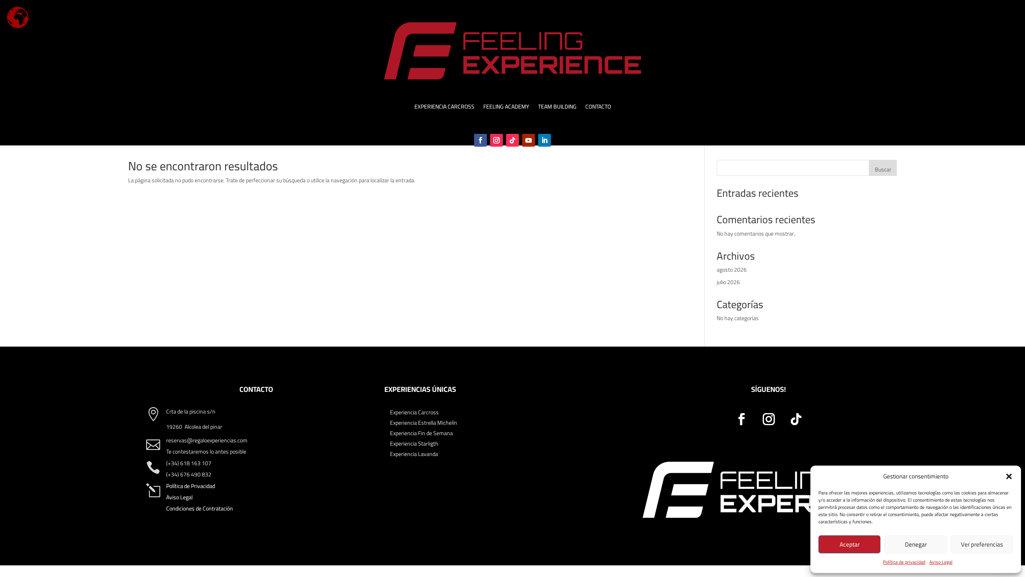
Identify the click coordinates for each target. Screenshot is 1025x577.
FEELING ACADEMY (506, 108)
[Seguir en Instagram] (496, 140)
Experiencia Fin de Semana (421, 433)
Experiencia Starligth (414, 443)
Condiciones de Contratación (199, 508)
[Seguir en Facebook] (480, 140)
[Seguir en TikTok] (512, 140)
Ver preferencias (982, 544)
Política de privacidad (904, 562)
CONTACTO (598, 108)
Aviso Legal (941, 562)
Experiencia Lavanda (414, 454)
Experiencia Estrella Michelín (423, 423)
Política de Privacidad (190, 486)
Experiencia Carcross (414, 412)
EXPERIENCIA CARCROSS (444, 108)
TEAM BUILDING (557, 108)
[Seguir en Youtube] (528, 140)
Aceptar (850, 544)
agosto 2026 (732, 269)
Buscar (883, 169)
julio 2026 (728, 282)
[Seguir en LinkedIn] (544, 140)
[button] (1009, 476)
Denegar (916, 544)
